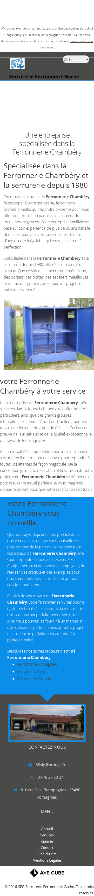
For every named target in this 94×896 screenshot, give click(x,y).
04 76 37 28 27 (50, 777)
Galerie (47, 841)
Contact (47, 847)
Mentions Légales (47, 860)
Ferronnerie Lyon (31, 671)
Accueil (47, 828)
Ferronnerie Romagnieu (37, 664)
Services (47, 835)
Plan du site (47, 853)
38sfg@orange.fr (51, 764)
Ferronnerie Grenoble (35, 678)
